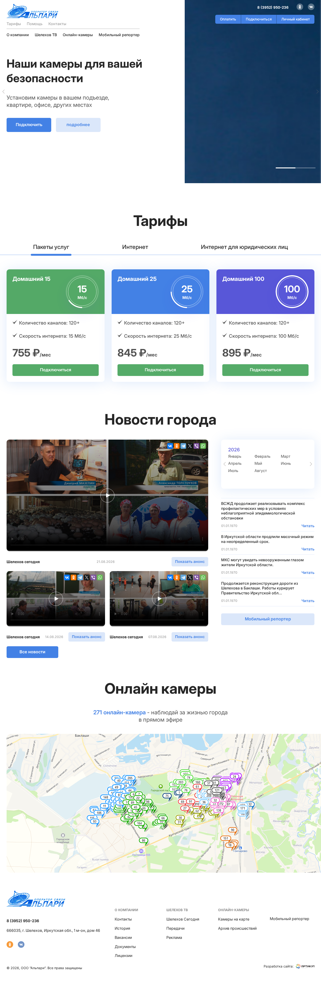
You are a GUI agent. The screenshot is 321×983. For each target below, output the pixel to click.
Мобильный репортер (119, 34)
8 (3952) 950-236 (273, 7)
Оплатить (228, 19)
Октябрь (235, 478)
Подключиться (259, 19)
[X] (190, 446)
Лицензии (123, 955)
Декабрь (289, 478)
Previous (3, 91)
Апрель (235, 463)
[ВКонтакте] (170, 446)
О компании (18, 34)
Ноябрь (261, 478)
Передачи (175, 928)
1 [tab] (286, 167)
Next (317, 91)
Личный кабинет (295, 19)
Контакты (57, 23)
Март (285, 456)
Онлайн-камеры (78, 34)
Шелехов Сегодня (182, 919)
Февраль (262, 456)
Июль (233, 470)
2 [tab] (306, 167)
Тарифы (14, 23)
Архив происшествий (237, 928)
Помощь (35, 23)
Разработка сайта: (279, 966)
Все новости (32, 651)
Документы (125, 946)
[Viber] (196, 446)
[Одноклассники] (177, 446)
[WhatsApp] (203, 446)
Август (260, 470)
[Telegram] (183, 446)
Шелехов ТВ (46, 34)
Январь (234, 456)
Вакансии (123, 937)
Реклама (174, 937)
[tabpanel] (160, 91)
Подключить (29, 129)
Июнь (286, 463)
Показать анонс (190, 561)
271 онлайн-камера (119, 712)
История (122, 928)
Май (258, 463)
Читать (307, 525)
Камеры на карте (233, 919)
